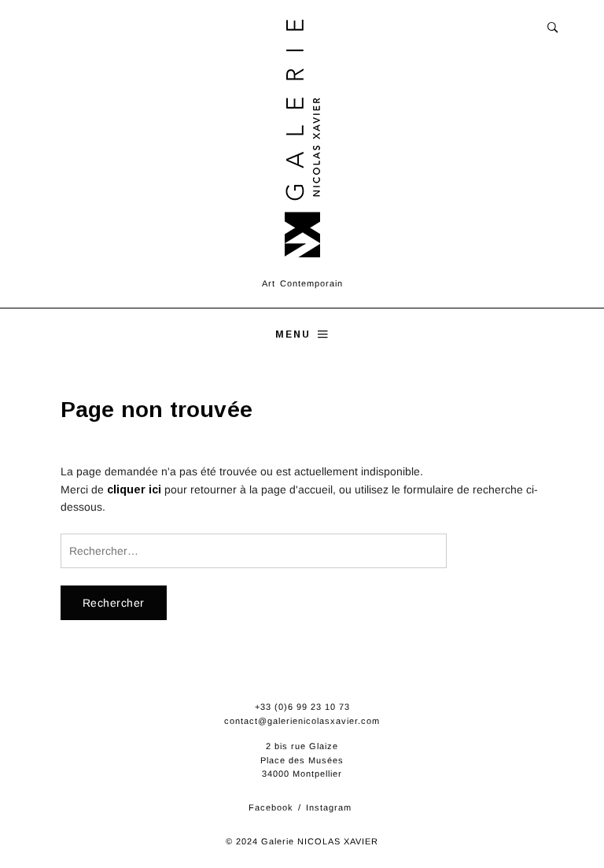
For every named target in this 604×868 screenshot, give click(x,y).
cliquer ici (134, 489)
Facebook (271, 807)
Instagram (329, 807)
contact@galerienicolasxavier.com (302, 721)
